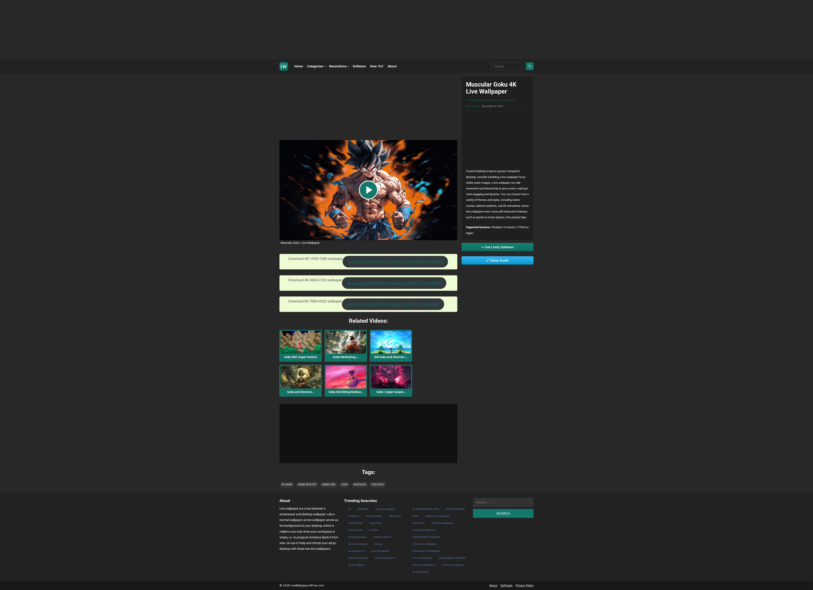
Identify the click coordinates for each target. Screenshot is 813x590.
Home (298, 66)
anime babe (375, 523)
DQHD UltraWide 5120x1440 (426, 537)
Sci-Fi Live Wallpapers (452, 565)
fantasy (378, 544)
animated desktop (382, 537)
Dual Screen (418, 523)
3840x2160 (363, 509)
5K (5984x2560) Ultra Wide (425, 509)
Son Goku (378, 484)
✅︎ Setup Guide (498, 260)
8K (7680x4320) (493, 100)
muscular (360, 484)
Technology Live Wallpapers (426, 551)
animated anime (374, 516)
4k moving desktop (357, 537)
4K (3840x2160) (474, 100)
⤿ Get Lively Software (497, 247)
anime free (328, 484)
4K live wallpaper (356, 565)
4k (349, 509)
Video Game (395, 516)
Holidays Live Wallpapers (437, 516)
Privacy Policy (525, 585)
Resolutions (338, 66)
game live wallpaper (385, 509)
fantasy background (358, 558)
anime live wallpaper (358, 544)
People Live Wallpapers (424, 530)
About (392, 66)
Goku (344, 484)
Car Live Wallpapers (422, 558)
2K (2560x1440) (420, 572)
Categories (315, 66)
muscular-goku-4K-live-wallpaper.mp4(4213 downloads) (394, 283)
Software (359, 66)
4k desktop (353, 516)
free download (355, 530)
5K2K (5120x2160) (455, 509)
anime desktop (307, 484)
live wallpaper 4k (356, 551)
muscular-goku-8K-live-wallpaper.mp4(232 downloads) (393, 304)
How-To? (376, 66)
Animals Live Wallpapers (424, 544)
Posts (415, 516)
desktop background (385, 558)
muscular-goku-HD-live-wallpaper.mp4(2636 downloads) (395, 261)
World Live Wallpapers (442, 523)
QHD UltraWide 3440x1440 (452, 558)
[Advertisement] (127, 29)
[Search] (530, 66)
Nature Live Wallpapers (423, 565)
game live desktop (380, 551)
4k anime (287, 484)
